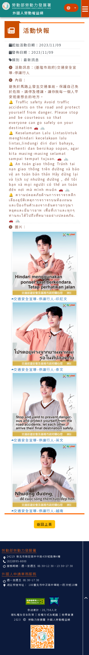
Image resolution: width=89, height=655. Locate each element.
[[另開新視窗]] (54, 601)
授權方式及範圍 (48, 614)
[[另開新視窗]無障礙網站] (35, 601)
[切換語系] (71, 7)
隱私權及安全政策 (22, 614)
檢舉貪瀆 (67, 614)
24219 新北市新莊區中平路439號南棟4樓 (33, 556)
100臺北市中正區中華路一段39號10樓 (53, 584)
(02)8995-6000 (17, 561)
